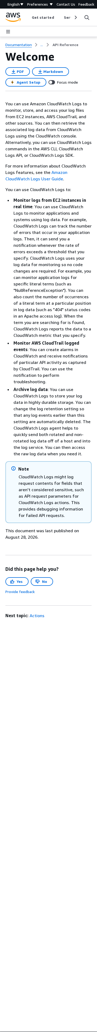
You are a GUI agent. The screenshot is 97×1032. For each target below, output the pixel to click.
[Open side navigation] (8, 31)
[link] (65, 44)
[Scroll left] (27, 17)
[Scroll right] (75, 17)
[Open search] (87, 17)
